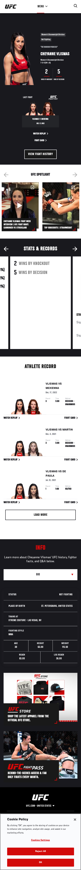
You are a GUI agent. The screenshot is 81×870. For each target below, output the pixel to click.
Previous (6, 174)
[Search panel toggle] (75, 6)
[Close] (75, 819)
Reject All (40, 851)
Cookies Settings (40, 840)
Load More (40, 515)
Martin (67, 429)
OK (40, 862)
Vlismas (52, 383)
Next (75, 174)
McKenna (52, 388)
